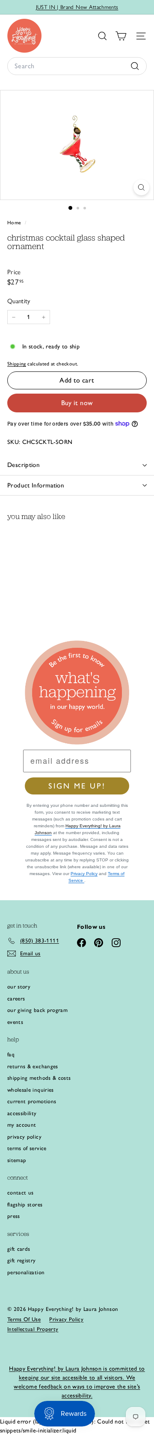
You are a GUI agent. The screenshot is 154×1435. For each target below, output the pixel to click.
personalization (25, 1272)
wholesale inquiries (30, 1090)
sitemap (16, 1160)
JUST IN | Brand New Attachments (77, 7)
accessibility (22, 1113)
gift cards (18, 1249)
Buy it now (77, 403)
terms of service (27, 1148)
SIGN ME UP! (77, 786)
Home (15, 223)
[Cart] (121, 36)
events (15, 1022)
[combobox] (77, 66)
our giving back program (37, 1010)
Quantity (18, 301)
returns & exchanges (32, 1066)
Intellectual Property (32, 1329)
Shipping (16, 364)
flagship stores (24, 1204)
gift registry (21, 1260)
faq (11, 1054)
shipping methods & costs (39, 1078)
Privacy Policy (84, 873)
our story (18, 986)
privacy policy (24, 1137)
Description (23, 465)
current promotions (31, 1101)
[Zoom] (141, 187)
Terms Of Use (24, 1319)
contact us (20, 1192)
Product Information (35, 485)
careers (16, 998)
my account (21, 1125)
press (13, 1216)
